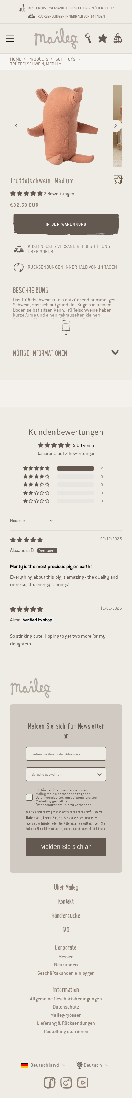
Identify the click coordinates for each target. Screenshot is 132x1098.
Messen (66, 956)
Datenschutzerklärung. (44, 817)
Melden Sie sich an (66, 846)
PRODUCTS (38, 59)
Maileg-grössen (66, 1015)
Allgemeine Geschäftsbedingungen (66, 998)
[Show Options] (99, 774)
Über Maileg (66, 886)
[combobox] (64, 774)
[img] (26, 540)
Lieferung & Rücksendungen (66, 1023)
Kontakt (66, 900)
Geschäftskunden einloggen (66, 973)
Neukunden (66, 964)
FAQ (66, 928)
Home (15, 59)
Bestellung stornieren (66, 1031)
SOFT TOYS (65, 59)
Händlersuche (66, 914)
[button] (10, 38)
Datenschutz (66, 1007)
